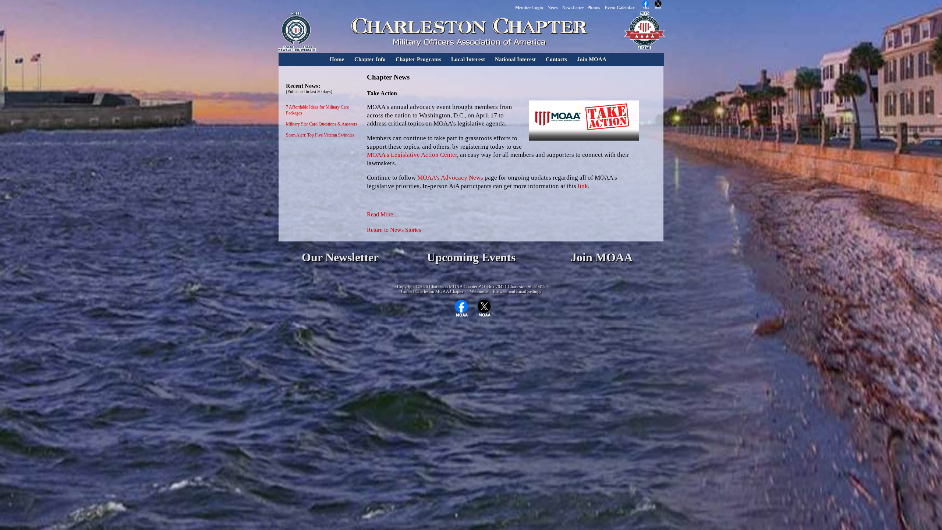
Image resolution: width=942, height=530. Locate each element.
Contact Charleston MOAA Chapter (432, 291)
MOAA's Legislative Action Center (412, 154)
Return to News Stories (394, 230)
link (583, 186)
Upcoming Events (471, 257)
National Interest (515, 59)
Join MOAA (591, 59)
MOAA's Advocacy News (450, 177)
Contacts (556, 59)
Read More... (382, 214)
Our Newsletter (340, 257)
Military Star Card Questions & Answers (321, 124)
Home (337, 59)
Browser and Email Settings (517, 291)
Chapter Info (370, 59)
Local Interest (468, 59)
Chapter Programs (418, 59)
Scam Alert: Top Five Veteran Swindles (320, 135)
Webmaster (479, 291)
